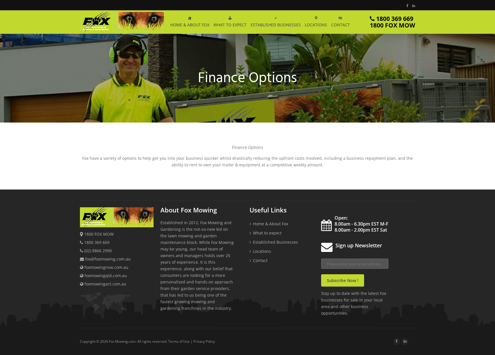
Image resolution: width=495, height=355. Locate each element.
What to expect (267, 233)
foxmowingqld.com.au (105, 275)
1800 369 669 (392, 22)
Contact (260, 260)
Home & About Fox (270, 223)
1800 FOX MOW (99, 234)
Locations (262, 251)
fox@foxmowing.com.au (108, 259)
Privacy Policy (204, 341)
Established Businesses (275, 242)
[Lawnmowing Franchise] (122, 23)
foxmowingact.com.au (104, 284)
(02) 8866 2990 (98, 250)
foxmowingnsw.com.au (105, 267)
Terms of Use (179, 341)
